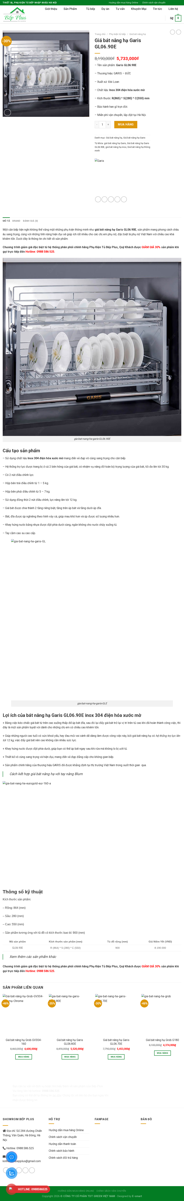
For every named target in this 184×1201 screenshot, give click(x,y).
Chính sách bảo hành (61, 1150)
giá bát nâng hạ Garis (115, 143)
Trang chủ (100, 34)
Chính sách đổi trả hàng (63, 1157)
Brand (16, 220)
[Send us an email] (179, 2)
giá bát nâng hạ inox (115, 147)
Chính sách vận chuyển (153, 2)
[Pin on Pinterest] (117, 199)
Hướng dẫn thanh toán (62, 1144)
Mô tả (6, 220)
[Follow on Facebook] (169, 2)
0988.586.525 (25, 1148)
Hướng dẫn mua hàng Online (123, 2)
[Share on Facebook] (98, 199)
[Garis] (120, 177)
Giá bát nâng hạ (137, 34)
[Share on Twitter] (104, 199)
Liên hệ (173, 9)
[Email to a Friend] (111, 199)
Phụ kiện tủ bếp (117, 34)
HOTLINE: (32, 1189)
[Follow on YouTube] (32, 1170)
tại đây (56, 1095)
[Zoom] (7, 112)
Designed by (129, 1196)
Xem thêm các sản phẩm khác (33, 957)
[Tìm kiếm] (159, 18)
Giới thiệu (51, 9)
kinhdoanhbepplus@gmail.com (22, 1161)
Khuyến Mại (138, 9)
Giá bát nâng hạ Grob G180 (162, 1040)
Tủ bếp (90, 9)
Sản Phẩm (70, 9)
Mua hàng (126, 124)
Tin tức (157, 9)
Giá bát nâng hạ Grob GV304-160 (24, 1041)
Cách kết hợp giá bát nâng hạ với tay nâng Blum (46, 774)
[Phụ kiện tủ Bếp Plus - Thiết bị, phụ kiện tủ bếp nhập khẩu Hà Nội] (16, 14)
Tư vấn (120, 9)
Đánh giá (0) (30, 220)
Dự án (105, 9)
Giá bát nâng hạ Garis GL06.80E (70, 1041)
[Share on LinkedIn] (124, 199)
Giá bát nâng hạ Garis (134, 137)
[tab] (6, 221)
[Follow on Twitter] (176, 2)
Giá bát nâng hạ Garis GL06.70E (116, 1041)
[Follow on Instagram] (173, 2)
